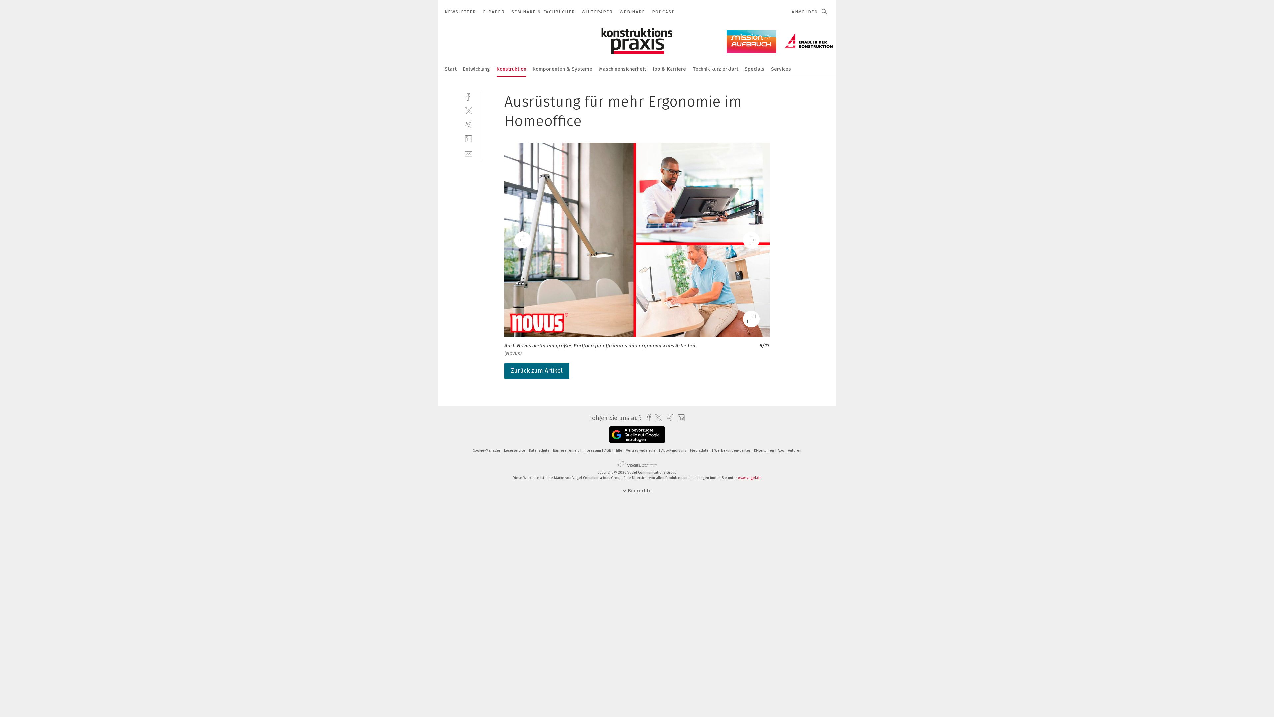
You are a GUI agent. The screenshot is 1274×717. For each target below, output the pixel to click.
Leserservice (515, 450)
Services (781, 69)
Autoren (794, 450)
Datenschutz (539, 450)
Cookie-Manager (487, 450)
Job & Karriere (669, 69)
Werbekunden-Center (732, 450)
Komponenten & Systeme (562, 69)
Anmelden (805, 12)
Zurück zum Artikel (537, 370)
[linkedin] (468, 139)
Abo (781, 450)
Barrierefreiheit (566, 450)
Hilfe (619, 450)
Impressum (592, 450)
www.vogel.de (750, 478)
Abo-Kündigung (674, 450)
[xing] (468, 124)
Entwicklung (476, 69)
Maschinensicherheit (622, 69)
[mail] (468, 153)
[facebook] (468, 96)
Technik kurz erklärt (715, 69)
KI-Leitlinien (764, 450)
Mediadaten (701, 450)
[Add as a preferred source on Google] (637, 434)
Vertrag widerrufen (642, 450)
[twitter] (468, 110)
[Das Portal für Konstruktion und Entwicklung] (451, 68)
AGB (608, 450)
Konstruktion (511, 69)
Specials (754, 69)
